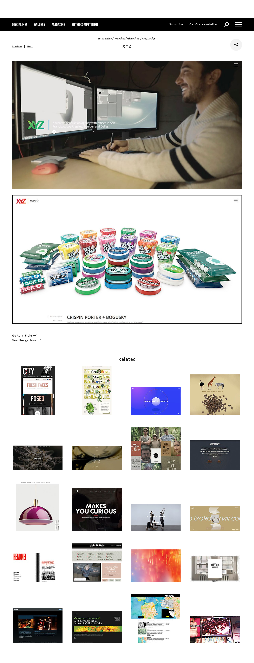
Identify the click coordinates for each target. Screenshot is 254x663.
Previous (17, 46)
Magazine (58, 24)
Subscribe (176, 24)
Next (30, 46)
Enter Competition (85, 24)
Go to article (22, 336)
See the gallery (24, 340)
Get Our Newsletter (204, 24)
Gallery (39, 24)
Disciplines (20, 24)
